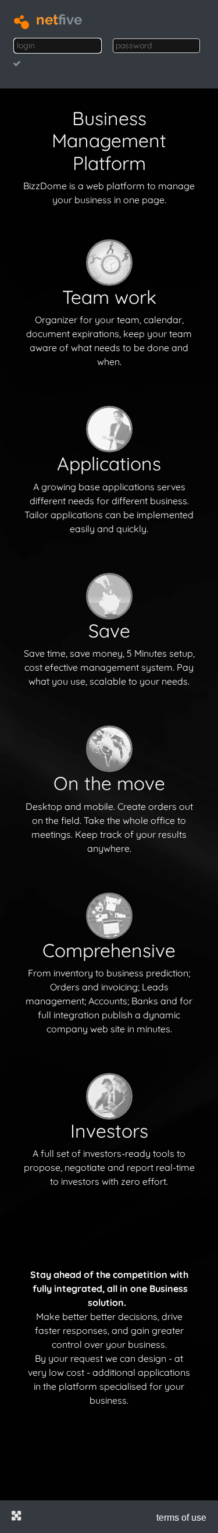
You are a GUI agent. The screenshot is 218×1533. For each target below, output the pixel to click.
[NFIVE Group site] (16, 1515)
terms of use (181, 1518)
